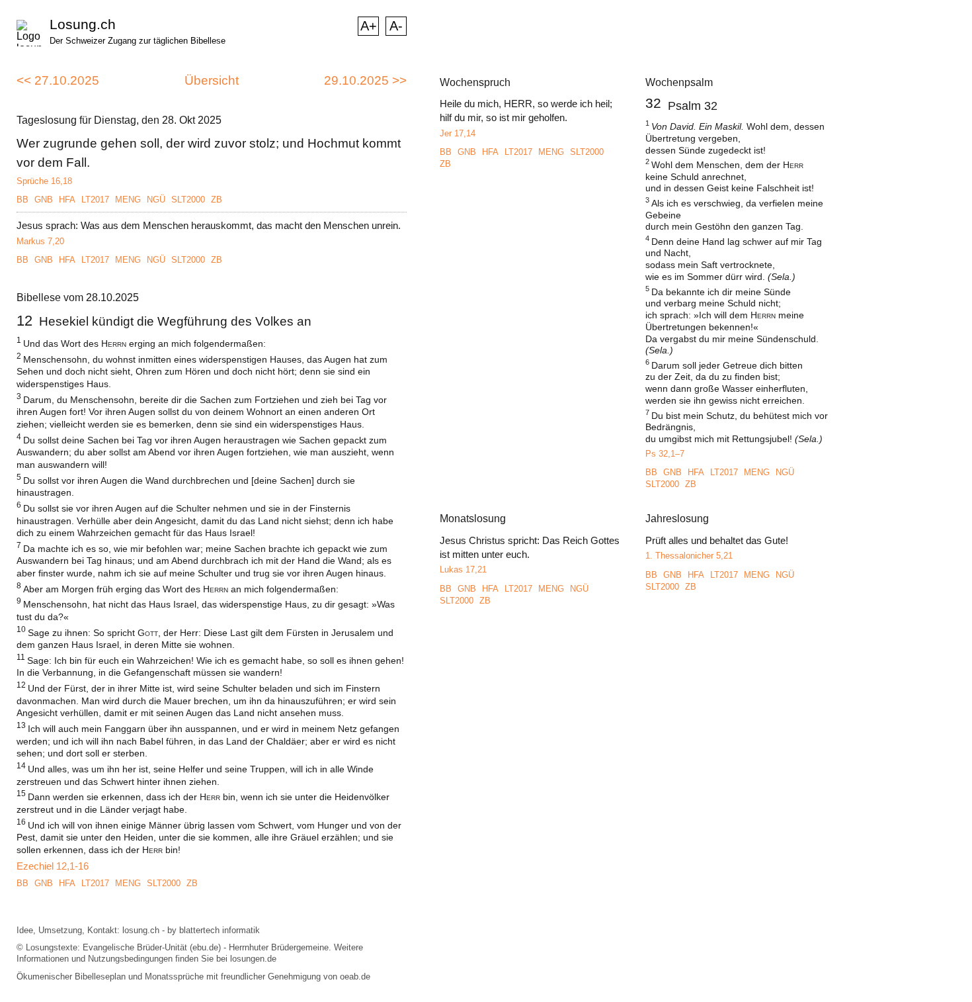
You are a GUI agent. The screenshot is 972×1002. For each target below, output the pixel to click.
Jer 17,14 (457, 133)
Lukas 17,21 (463, 569)
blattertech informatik (219, 930)
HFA (67, 200)
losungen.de (253, 959)
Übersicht (211, 80)
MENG (128, 200)
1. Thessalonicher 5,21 (689, 556)
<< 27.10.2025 (58, 80)
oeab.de (355, 976)
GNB (43, 200)
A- (396, 26)
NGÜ (156, 200)
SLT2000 (188, 200)
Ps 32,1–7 (664, 454)
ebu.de (205, 947)
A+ (368, 26)
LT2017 (95, 200)
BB (22, 200)
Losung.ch (83, 24)
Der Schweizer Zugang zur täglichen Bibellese (137, 41)
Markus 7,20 (40, 241)
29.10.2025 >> (365, 80)
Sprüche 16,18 (44, 181)
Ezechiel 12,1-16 (53, 866)
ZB (216, 200)
